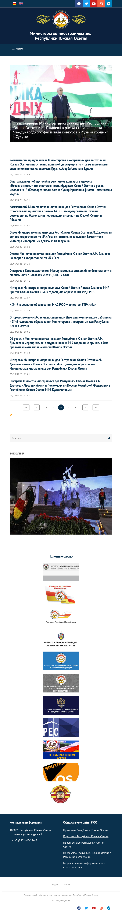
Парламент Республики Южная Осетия (85, 836)
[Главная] (61, 19)
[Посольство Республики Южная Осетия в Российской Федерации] (61, 661)
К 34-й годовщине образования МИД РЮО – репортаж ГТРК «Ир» (53, 304)
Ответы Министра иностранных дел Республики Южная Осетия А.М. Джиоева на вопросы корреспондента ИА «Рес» (60, 255)
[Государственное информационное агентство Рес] (61, 727)
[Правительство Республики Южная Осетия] (61, 594)
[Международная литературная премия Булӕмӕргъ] (61, 794)
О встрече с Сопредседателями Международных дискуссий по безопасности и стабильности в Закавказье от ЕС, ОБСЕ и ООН (61, 272)
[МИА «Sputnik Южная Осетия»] (61, 772)
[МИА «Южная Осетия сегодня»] (61, 750)
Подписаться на (11, 415)
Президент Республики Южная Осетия (85, 830)
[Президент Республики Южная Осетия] (61, 572)
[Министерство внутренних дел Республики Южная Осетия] (61, 638)
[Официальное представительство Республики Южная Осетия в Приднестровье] (61, 683)
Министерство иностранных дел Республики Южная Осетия (61, 35)
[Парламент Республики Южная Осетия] (61, 616)
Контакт (66, 884)
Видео (55, 884)
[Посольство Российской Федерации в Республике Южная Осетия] (61, 705)
